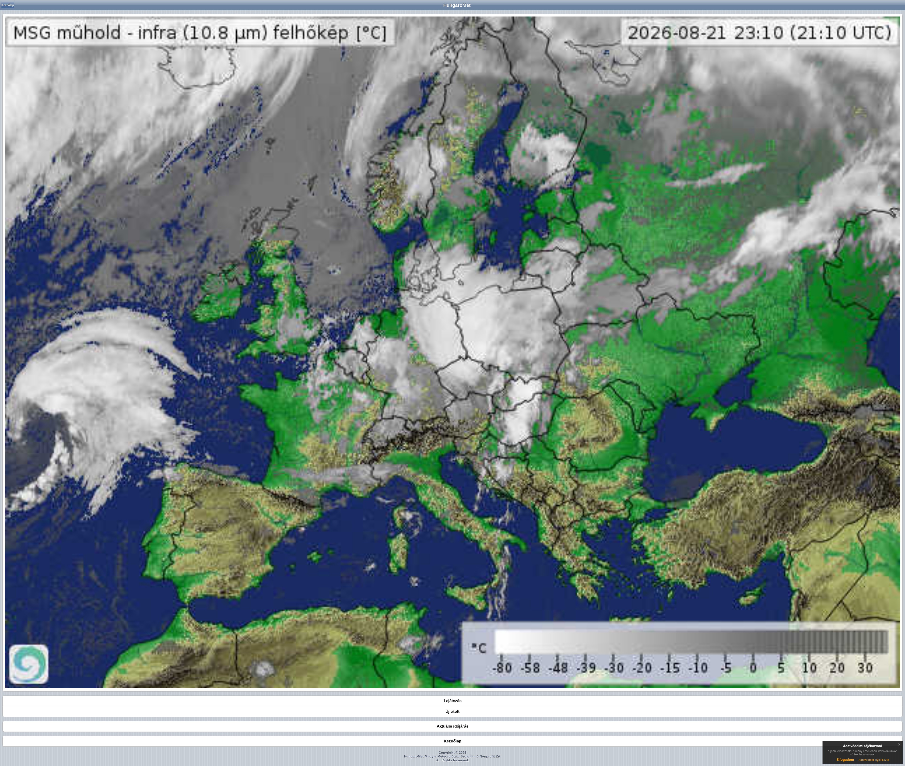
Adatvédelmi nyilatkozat (874, 760)
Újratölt (452, 711)
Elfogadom (845, 759)
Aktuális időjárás (452, 726)
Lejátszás (452, 701)
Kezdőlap (7, 5)
